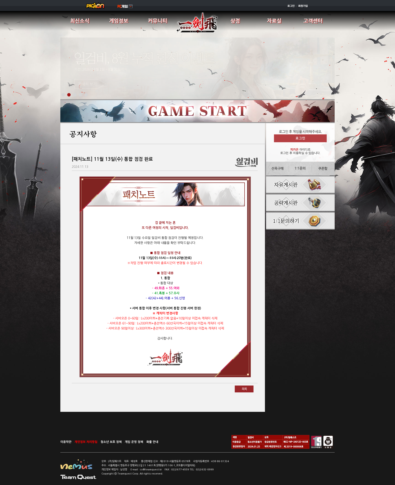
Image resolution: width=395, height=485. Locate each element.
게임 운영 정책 (134, 441)
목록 (244, 389)
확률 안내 (152, 441)
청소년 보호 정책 (111, 441)
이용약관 (65, 441)
